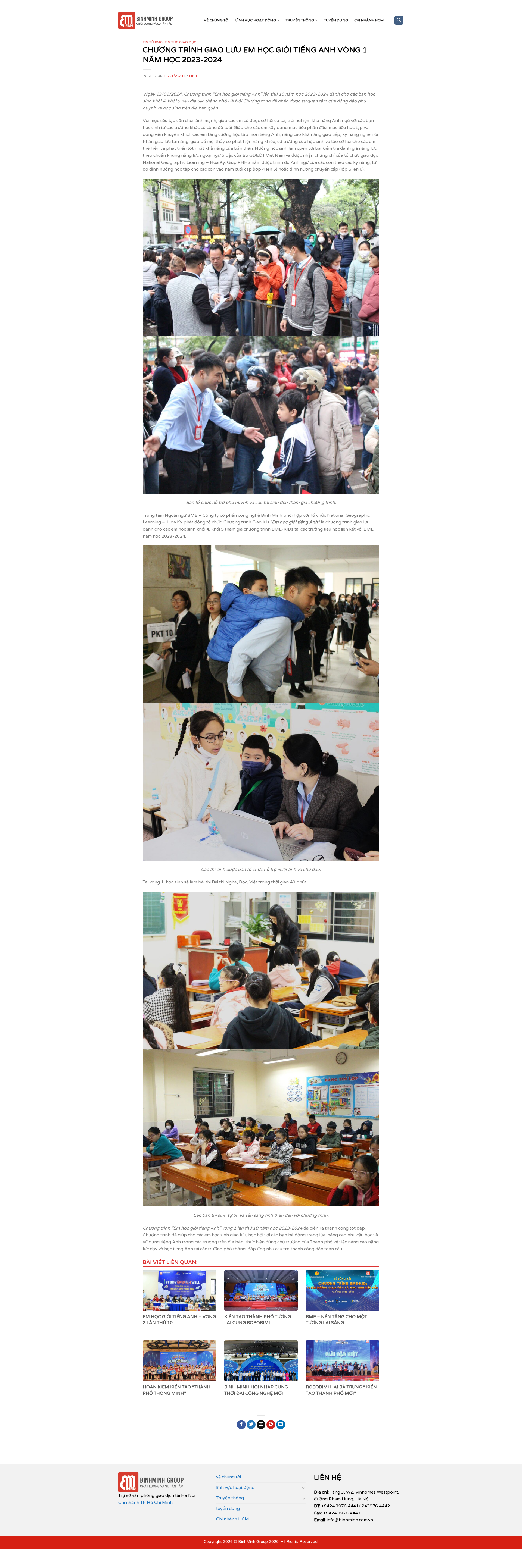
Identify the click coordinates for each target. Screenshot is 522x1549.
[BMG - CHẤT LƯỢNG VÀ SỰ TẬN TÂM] (145, 20)
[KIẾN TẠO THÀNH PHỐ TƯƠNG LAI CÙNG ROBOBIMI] (261, 1290)
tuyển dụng (336, 20)
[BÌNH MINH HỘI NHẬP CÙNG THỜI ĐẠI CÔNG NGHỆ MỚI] (261, 1360)
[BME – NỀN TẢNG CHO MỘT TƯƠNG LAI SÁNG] (342, 1290)
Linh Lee (196, 76)
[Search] (398, 20)
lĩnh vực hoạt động (255, 20)
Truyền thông (300, 20)
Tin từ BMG (153, 42)
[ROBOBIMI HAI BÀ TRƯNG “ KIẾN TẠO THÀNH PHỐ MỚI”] (342, 1360)
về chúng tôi (216, 20)
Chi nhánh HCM (369, 20)
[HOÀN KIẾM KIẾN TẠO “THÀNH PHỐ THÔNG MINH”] (179, 1360)
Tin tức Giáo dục (180, 42)
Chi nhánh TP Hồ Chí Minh (145, 1502)
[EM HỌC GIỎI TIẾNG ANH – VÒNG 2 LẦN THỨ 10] (179, 1290)
